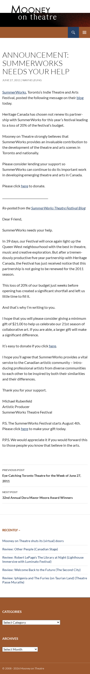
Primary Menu (84, 32)
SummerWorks (14, 92)
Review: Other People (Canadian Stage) (30, 549)
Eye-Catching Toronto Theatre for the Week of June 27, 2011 (41, 475)
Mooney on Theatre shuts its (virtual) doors (33, 541)
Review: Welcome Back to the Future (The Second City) (41, 570)
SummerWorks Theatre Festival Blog (58, 208)
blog (80, 97)
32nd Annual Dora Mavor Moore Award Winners (37, 495)
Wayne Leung (32, 80)
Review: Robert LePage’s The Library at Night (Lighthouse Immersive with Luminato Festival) (43, 559)
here (24, 186)
